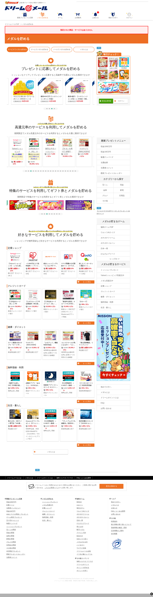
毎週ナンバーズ (107, 157)
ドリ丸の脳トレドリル (84, 554)
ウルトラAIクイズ (108, 232)
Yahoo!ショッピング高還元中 (112, 275)
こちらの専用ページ (52, 488)
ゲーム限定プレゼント (14, 517)
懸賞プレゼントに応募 (25, 18)
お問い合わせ (106, 408)
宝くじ (105, 185)
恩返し (113, 80)
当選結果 (104, 162)
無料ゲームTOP (107, 227)
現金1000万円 (106, 146)
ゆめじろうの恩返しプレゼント (17, 514)
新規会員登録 (106, 101)
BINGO (79, 502)
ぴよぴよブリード (108, 254)
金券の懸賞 (10, 536)
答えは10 (80, 526)
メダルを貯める (42, 18)
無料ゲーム (80, 499)
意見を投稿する (111, 486)
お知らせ (95, 15)
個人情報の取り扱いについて (121, 524)
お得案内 (78, 18)
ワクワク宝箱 (81, 548)
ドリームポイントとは (110, 398)
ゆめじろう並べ (82, 539)
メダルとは (84, 49)
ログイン (129, 18)
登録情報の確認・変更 (119, 527)
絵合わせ (80, 536)
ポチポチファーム (108, 238)
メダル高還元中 (107, 281)
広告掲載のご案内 (117, 530)
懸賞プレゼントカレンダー (111, 173)
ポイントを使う (82, 570)
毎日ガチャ (102, 80)
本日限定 (124, 68)
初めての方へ (113, 18)
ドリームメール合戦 (84, 551)
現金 (122, 185)
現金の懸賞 (10, 533)
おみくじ (80, 505)
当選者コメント (107, 168)
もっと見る (87, 282)
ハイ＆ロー (80, 545)
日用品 (122, 196)
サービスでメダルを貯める (17, 49)
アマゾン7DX (81, 533)
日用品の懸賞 (11, 545)
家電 (122, 190)
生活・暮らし (106, 307)
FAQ (102, 403)
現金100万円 (103, 68)
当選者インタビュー (13, 508)
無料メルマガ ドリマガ (65, 478)
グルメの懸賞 (11, 542)
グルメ (105, 196)
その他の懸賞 (11, 548)
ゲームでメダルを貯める (39, 49)
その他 (105, 201)
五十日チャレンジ (12, 520)
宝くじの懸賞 (11, 529)
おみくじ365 (113, 68)
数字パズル (80, 529)
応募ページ (10, 505)
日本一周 (104, 248)
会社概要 (114, 534)
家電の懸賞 (10, 539)
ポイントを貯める (83, 567)
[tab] (46, 108)
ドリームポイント (83, 564)
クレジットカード (108, 291)
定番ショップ (106, 286)
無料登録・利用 (107, 302)
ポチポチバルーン (108, 243)
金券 (105, 190)
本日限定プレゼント (13, 551)
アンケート (124, 80)
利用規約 (114, 521)
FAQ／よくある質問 (84, 478)
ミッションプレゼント (110, 270)
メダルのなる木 (82, 542)
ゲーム (60, 18)
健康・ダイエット (108, 297)
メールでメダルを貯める (61, 49)
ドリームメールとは (14, 478)
